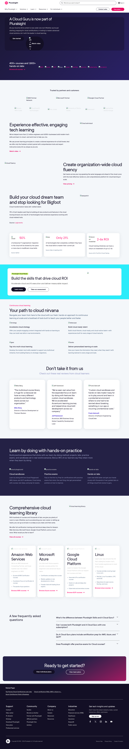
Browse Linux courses (103, 588)
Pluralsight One (32, 722)
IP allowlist (9, 716)
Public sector (72, 725)
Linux (99, 554)
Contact (8, 710)
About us (50, 710)
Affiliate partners (32, 719)
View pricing (67, 184)
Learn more (19, 289)
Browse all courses (16, 69)
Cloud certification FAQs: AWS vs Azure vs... (47, 692)
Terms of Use (99, 741)
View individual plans (43, 672)
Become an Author (32, 713)
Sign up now (95, 716)
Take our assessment (38, 289)
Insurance (71, 719)
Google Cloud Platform (74, 559)
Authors (29, 725)
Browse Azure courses (47, 591)
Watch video (36, 43)
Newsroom (51, 716)
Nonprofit (71, 722)
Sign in (122, 3)
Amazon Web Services (21, 556)
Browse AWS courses (19, 591)
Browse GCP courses (75, 592)
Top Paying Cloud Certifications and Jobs (19, 692)
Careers (50, 713)
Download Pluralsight (12, 722)
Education (71, 710)
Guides (29, 710)
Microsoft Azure (47, 556)
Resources (51, 719)
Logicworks (19, 223)
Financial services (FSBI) (76, 713)
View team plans (75, 672)
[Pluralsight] (11, 3)
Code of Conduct (118, 741)
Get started (17, 38)
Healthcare (71, 716)
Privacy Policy (108, 741)
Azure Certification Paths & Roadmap (17, 694)
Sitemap (8, 719)
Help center (9, 713)
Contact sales (102, 9)
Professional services (12, 728)
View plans (9, 725)
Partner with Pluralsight (34, 716)
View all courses (15, 537)
